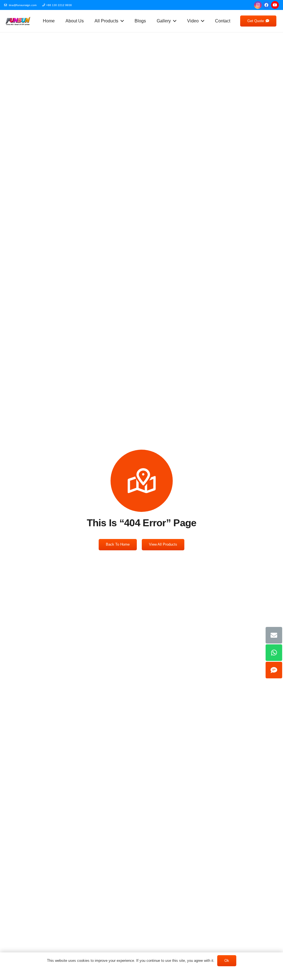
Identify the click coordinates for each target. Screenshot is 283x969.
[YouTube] (275, 5)
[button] (121, 21)
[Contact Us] (274, 670)
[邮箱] (274, 635)
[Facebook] (266, 5)
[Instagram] (258, 5)
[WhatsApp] (274, 652)
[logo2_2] (18, 21)
